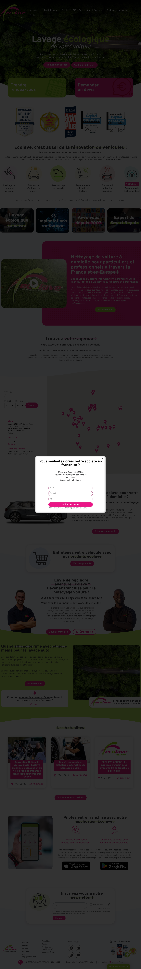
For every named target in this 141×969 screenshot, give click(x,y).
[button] (103, 459)
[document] (70, 484)
